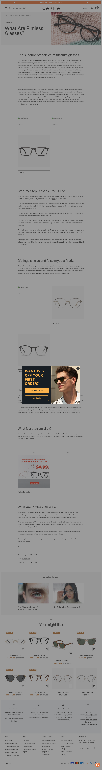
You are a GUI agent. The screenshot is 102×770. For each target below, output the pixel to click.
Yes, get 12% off (36, 391)
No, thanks (37, 398)
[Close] (78, 368)
